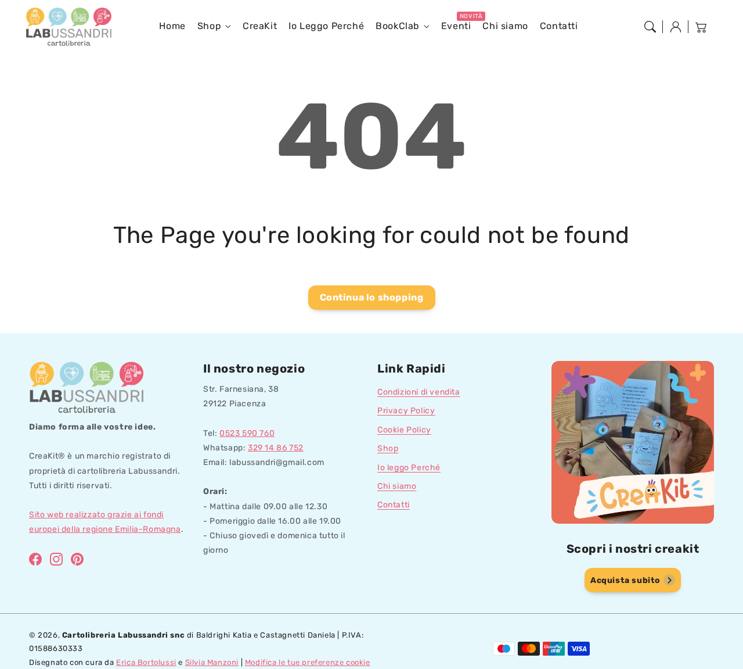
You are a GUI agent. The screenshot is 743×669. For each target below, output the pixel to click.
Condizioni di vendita (418, 392)
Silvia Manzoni (212, 662)
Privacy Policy (406, 411)
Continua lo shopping (372, 297)
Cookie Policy (404, 430)
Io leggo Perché (409, 468)
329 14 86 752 (276, 448)
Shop (209, 25)
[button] (650, 27)
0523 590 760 (247, 433)
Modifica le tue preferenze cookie (307, 662)
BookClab (398, 25)
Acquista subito (625, 580)
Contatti (393, 505)
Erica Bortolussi (146, 662)
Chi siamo (396, 486)
